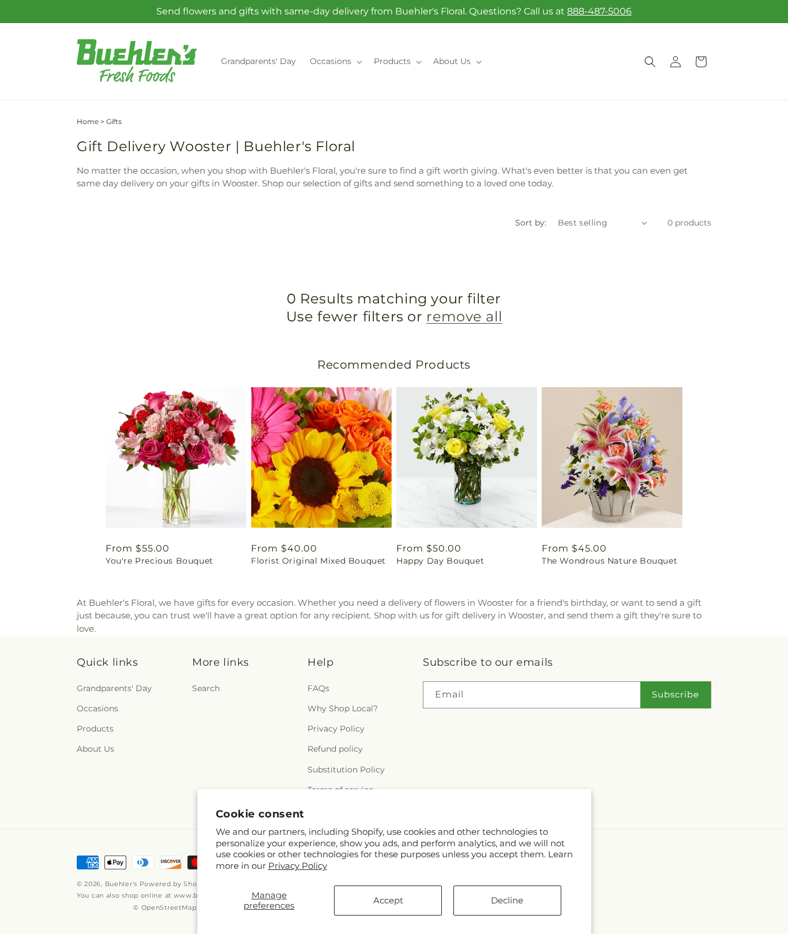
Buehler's (121, 884)
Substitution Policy (346, 769)
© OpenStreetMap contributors (187, 907)
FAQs (318, 688)
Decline (507, 900)
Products (95, 728)
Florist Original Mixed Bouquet (318, 561)
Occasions (97, 708)
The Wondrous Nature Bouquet (609, 561)
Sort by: (530, 222)
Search (206, 688)
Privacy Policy (297, 865)
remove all (464, 316)
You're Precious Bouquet (159, 561)
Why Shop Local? (342, 708)
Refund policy (335, 749)
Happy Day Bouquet (440, 561)
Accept (388, 900)
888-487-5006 (599, 11)
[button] (335, 61)
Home (88, 121)
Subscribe (675, 694)
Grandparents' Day (114, 688)
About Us (95, 749)
